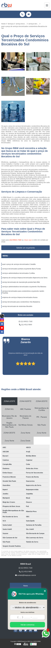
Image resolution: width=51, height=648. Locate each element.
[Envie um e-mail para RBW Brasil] (28, 14)
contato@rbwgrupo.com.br (26, 575)
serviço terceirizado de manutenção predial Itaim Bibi (21, 282)
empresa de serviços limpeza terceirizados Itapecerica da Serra (24, 278)
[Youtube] (35, 630)
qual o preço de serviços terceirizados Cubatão (19, 264)
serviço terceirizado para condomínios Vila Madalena (21, 302)
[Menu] (47, 5)
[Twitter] (25, 630)
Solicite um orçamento (25, 248)
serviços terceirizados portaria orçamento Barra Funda (21, 269)
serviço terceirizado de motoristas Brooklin (17, 306)
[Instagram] (16, 630)
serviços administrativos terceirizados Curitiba (18, 273)
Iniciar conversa (27, 625)
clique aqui (28, 240)
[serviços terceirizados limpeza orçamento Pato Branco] (38, 61)
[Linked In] (30, 630)
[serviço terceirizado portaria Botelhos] (13, 61)
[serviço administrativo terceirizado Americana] (13, 111)
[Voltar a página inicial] (6, 5)
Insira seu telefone (27, 612)
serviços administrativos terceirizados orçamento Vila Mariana (24, 287)
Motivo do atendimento (27, 603)
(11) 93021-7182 (15, 240)
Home (25, 586)
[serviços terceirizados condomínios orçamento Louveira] (13, 86)
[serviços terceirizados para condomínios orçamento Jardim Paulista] (38, 86)
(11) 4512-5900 (26, 325)
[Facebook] (20, 630)
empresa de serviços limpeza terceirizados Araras (20, 297)
